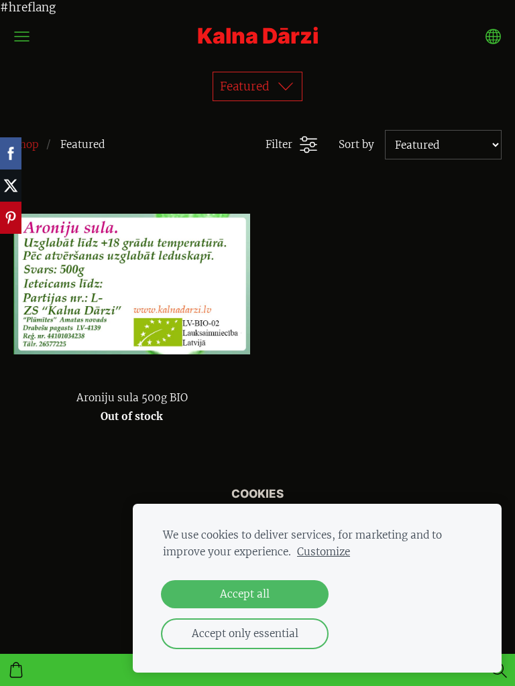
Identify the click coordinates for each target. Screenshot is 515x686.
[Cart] (16, 670)
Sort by (356, 144)
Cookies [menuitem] (257, 493)
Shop (26, 144)
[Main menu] (21, 36)
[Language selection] (493, 36)
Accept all (245, 594)
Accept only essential (245, 633)
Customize (323, 551)
